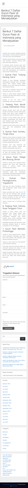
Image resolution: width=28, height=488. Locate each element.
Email (4, 305)
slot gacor (5, 466)
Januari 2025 (6, 397)
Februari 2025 (6, 394)
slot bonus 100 (6, 461)
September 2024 (7, 408)
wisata (4, 29)
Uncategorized (7, 443)
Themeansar (14, 485)
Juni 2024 (5, 416)
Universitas (6, 445)
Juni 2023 (5, 422)
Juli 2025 (5, 386)
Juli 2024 (5, 414)
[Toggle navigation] (3, 3)
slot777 (5, 463)
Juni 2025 (5, 389)
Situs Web (5, 312)
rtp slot (10, 85)
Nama (4, 297)
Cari (4, 336)
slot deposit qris (7, 460)
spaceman (5, 458)
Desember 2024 (7, 400)
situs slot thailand (7, 455)
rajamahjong (6, 475)
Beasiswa (5, 432)
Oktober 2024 (6, 405)
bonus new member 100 (9, 470)
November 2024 (7, 403)
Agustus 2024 (6, 411)
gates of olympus (7, 456)
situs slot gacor (7, 465)
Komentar (5, 279)
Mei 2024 (5, 419)
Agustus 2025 (6, 383)
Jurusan (5, 434)
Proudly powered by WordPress (10, 484)
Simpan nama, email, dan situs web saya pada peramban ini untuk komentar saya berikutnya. (14, 323)
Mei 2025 (5, 392)
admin (13, 45)
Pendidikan (6, 437)
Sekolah (5, 440)
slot (4, 468)
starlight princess (7, 471)
